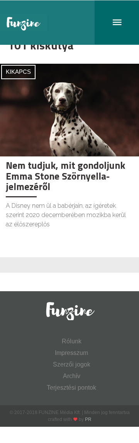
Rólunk (71, 341)
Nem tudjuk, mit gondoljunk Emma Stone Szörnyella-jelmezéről (65, 176)
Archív (71, 376)
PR (88, 419)
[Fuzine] (69, 22)
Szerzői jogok (71, 364)
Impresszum (71, 353)
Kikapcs (18, 71)
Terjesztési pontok (71, 387)
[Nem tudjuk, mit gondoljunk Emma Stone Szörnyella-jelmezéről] (69, 109)
